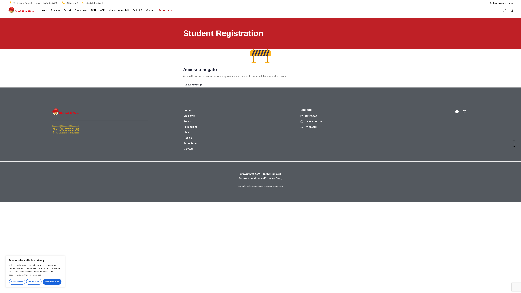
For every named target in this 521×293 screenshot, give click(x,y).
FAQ (511, 3)
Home (44, 10)
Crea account (499, 3)
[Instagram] (464, 111)
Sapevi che (190, 143)
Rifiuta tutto (33, 282)
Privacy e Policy (273, 178)
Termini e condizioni (250, 178)
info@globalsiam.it (94, 3)
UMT (93, 10)
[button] (165, 10)
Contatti (150, 10)
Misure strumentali (119, 10)
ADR (102, 10)
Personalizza (17, 282)
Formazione (81, 10)
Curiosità (137, 10)
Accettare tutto (52, 282)
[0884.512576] (63, 2)
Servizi (67, 10)
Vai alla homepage (193, 85)
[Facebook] (457, 111)
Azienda (55, 10)
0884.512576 (72, 3)
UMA (186, 132)
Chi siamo (189, 115)
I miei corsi (311, 126)
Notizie (188, 137)
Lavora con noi (313, 121)
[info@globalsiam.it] (83, 2)
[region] (35, 272)
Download (311, 115)
